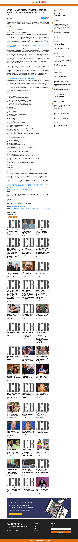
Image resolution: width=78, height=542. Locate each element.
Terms (35, 526)
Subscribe (61, 532)
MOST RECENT (14, 4)
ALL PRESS (21, 4)
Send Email (12, 200)
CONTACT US (27, 4)
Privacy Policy (37, 528)
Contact (35, 532)
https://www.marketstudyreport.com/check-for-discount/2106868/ (20, 78)
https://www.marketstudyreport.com (18, 206)
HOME (9, 4)
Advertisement (37, 530)
